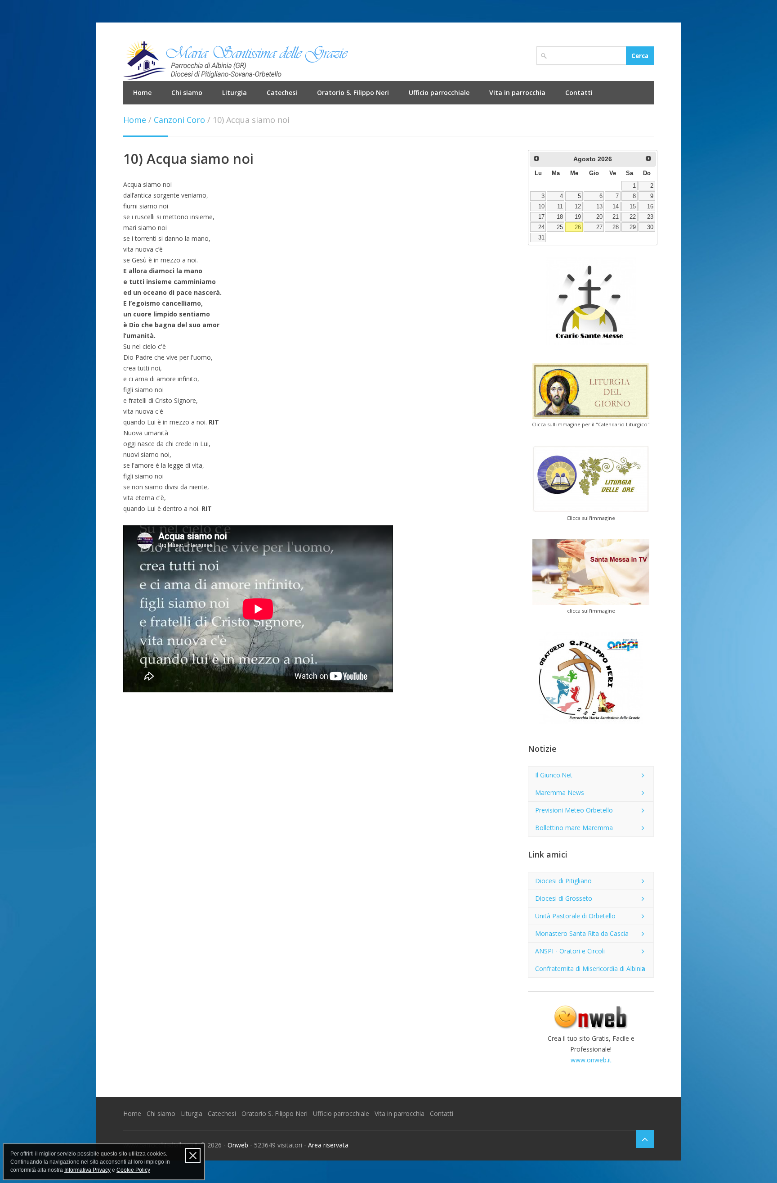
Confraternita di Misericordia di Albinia (590, 968)
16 (650, 206)
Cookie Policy (133, 1170)
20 (599, 217)
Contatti (579, 92)
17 (541, 217)
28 (615, 227)
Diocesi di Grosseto (563, 898)
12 (578, 206)
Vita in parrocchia (517, 92)
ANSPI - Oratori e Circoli (570, 951)
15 (633, 206)
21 (615, 217)
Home (142, 92)
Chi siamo (186, 92)
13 (599, 206)
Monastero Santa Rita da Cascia (582, 933)
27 (599, 227)
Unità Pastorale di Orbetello (575, 916)
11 (560, 206)
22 (633, 217)
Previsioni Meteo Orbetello (574, 810)
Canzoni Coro (179, 119)
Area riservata (328, 1145)
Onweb (238, 1145)
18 (560, 217)
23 (650, 217)
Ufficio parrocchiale (439, 92)
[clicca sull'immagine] (590, 572)
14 (615, 206)
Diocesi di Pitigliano (563, 880)
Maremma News (559, 792)
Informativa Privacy (87, 1170)
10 (541, 206)
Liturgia (234, 92)
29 (633, 227)
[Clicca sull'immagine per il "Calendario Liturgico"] (590, 391)
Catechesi (282, 92)
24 (541, 227)
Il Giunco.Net (553, 775)
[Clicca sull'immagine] (590, 479)
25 (560, 227)
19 (578, 217)
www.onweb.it (591, 1060)
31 (541, 238)
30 (650, 227)
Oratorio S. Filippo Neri (353, 92)
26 (578, 227)
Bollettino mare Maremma (574, 827)
